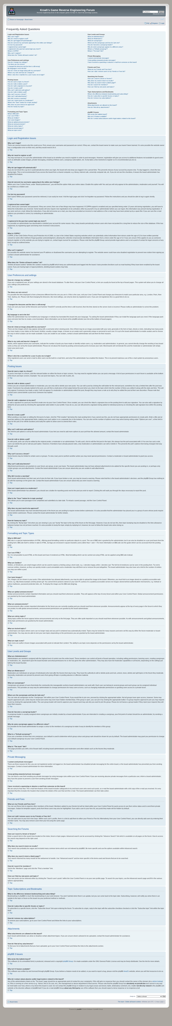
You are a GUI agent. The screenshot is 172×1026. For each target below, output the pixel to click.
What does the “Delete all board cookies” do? (22, 55)
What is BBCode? (13, 114)
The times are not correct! (16, 64)
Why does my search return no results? (101, 80)
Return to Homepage (17, 19)
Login (162, 23)
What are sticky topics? (15, 126)
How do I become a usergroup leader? (100, 45)
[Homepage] (12, 11)
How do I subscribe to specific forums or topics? (103, 96)
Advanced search (158, 14)
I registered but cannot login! (17, 47)
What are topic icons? (15, 130)
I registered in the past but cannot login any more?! (24, 49)
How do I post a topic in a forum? (18, 82)
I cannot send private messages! (98, 58)
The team (121, 1001)
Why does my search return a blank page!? (102, 82)
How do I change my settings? (17, 62)
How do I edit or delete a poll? (17, 92)
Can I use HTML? (13, 116)
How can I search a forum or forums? (100, 78)
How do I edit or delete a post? (17, 84)
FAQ (147, 23)
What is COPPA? (13, 51)
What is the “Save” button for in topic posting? (22, 102)
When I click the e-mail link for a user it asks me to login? (26, 75)
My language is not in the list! (17, 68)
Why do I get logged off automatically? (20, 40)
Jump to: (132, 996)
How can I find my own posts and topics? (101, 87)
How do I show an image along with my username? (24, 70)
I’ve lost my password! (15, 45)
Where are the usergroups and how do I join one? (104, 43)
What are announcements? (16, 124)
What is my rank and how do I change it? (21, 72)
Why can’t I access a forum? (17, 94)
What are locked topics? (15, 128)
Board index (29, 19)
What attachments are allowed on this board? (102, 105)
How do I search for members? (98, 84)
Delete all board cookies (133, 1001)
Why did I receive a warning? (17, 98)
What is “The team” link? (95, 51)
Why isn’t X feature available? (97, 116)
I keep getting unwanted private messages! (102, 60)
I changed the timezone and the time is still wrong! (24, 66)
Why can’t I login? (13, 36)
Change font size (162, 19)
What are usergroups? (95, 40)
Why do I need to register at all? (18, 38)
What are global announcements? (18, 122)
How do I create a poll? (15, 88)
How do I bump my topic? (16, 106)
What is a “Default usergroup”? (98, 49)
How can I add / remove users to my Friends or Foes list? (106, 71)
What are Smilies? (13, 118)
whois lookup (157, 981)
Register (155, 23)
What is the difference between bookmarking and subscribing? (108, 94)
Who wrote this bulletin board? (97, 114)
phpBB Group (68, 961)
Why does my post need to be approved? (21, 104)
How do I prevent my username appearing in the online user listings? (30, 43)
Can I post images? (14, 120)
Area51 (126, 971)
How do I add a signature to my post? (20, 86)
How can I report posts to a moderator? (20, 100)
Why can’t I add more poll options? (19, 90)
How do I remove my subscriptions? (99, 98)
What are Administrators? (96, 36)
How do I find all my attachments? (99, 107)
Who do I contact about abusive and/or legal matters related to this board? (112, 118)
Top (11, 150)
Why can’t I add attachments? (17, 96)
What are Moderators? (95, 38)
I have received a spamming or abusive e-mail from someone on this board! (112, 62)
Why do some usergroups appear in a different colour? (105, 47)
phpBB (79, 1009)
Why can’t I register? (14, 53)
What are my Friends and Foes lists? (100, 69)
